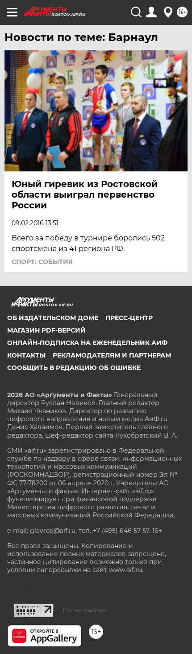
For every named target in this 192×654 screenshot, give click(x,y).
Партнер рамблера (84, 610)
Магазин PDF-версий (46, 330)
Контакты (26, 355)
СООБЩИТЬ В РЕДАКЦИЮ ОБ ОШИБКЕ (74, 368)
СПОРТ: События (42, 262)
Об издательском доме (52, 318)
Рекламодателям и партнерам (112, 355)
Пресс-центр (129, 318)
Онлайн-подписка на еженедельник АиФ (87, 343)
